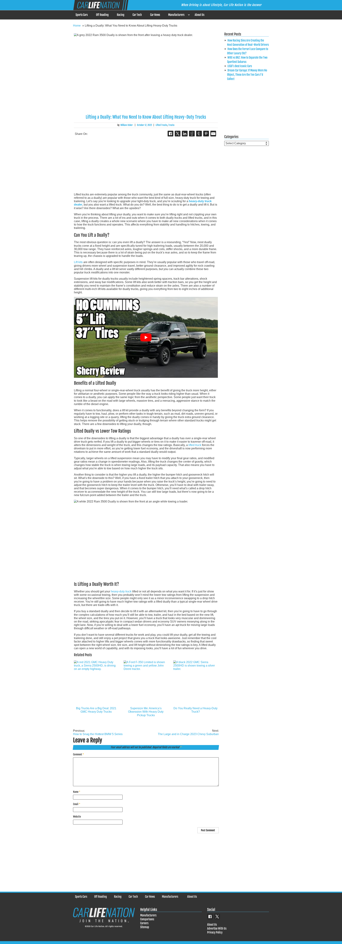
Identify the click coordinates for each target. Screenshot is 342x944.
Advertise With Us (216, 928)
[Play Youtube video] (146, 337)
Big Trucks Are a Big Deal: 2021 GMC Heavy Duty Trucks (96, 710)
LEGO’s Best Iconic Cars (239, 66)
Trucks (171, 125)
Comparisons (147, 919)
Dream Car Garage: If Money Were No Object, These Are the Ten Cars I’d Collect (247, 75)
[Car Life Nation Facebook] (210, 916)
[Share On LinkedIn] (185, 133)
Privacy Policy (214, 932)
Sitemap (144, 927)
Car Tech (137, 15)
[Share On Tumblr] (199, 133)
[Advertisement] (146, 165)
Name (76, 791)
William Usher (126, 125)
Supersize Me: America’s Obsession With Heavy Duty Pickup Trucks (146, 712)
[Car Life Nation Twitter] (217, 916)
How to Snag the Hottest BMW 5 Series (98, 732)
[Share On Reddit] (192, 133)
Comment (78, 754)
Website (77, 816)
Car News (155, 15)
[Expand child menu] (189, 15)
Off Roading (102, 15)
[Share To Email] (213, 133)
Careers (144, 923)
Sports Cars (82, 15)
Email (76, 804)
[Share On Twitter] (177, 133)
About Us (199, 15)
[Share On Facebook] (170, 133)
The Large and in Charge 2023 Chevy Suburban (188, 732)
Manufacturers (176, 15)
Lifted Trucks (161, 125)
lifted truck (194, 445)
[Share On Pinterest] (206, 133)
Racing (120, 15)
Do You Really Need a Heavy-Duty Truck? (195, 710)
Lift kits (78, 262)
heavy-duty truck (121, 591)
